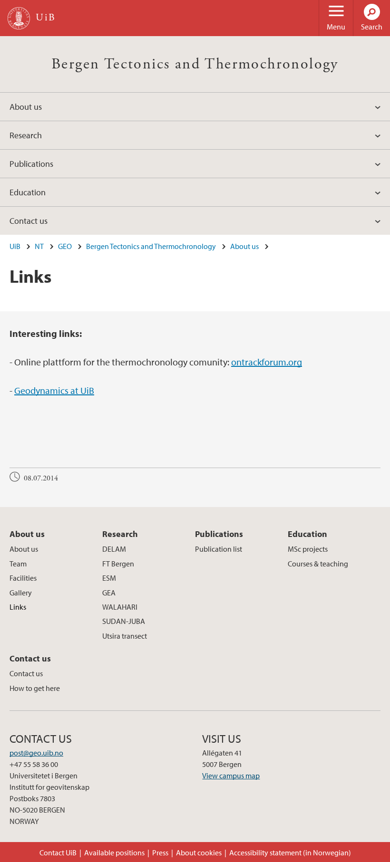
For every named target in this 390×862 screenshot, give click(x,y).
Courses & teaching (318, 563)
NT (39, 246)
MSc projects (308, 549)
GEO (65, 246)
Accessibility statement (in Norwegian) (290, 852)
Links (18, 607)
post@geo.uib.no (36, 752)
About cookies (199, 852)
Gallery (21, 592)
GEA (109, 592)
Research (26, 135)
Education (28, 192)
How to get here (35, 688)
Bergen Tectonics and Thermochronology (195, 64)
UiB (15, 246)
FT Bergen (118, 563)
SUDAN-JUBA (123, 621)
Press (160, 852)
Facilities (23, 578)
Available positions (114, 852)
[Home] (19, 18)
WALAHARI (119, 607)
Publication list (218, 549)
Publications (31, 163)
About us (26, 106)
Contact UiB (58, 852)
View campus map (231, 775)
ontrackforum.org (266, 362)
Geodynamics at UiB (54, 390)
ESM (109, 578)
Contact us (29, 220)
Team (18, 563)
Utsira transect (124, 636)
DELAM (114, 549)
